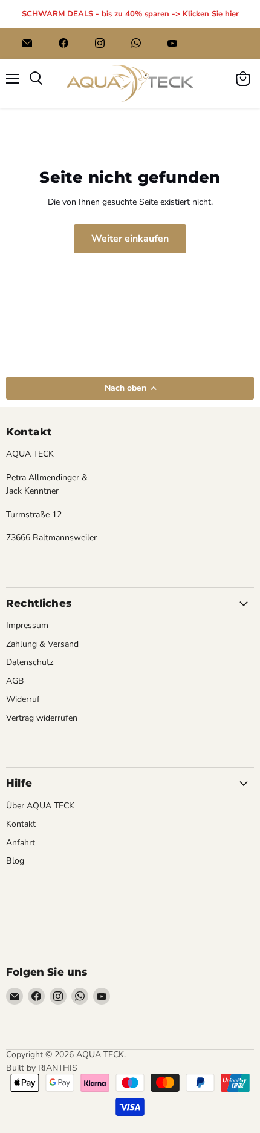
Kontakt (21, 824)
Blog (15, 861)
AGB (15, 681)
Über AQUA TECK (40, 805)
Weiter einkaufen (130, 238)
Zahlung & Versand (42, 644)
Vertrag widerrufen (41, 718)
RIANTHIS (57, 1068)
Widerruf (23, 699)
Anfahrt (20, 842)
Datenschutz (30, 662)
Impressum (27, 625)
